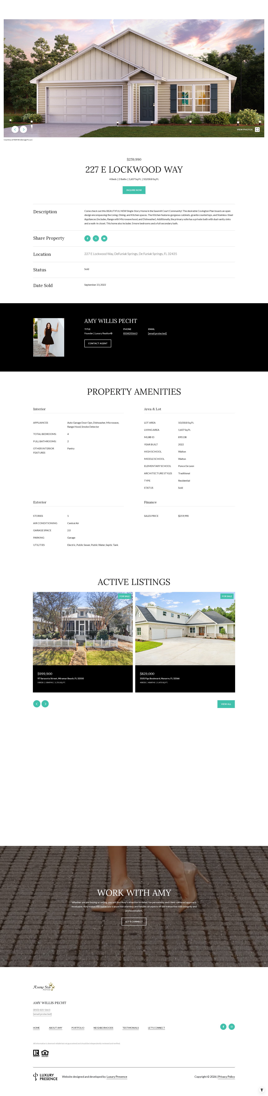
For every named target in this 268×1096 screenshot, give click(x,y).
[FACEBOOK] (223, 1027)
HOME (36, 1027)
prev (15, 129)
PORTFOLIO (77, 1027)
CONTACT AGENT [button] (97, 343)
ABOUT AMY (55, 1027)
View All (226, 704)
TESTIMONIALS (131, 1027)
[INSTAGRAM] (232, 1027)
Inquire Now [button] (134, 190)
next (23, 129)
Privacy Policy (226, 1076)
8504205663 (130, 333)
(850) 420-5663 (41, 1009)
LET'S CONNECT (156, 1028)
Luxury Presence (117, 1076)
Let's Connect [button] (134, 921)
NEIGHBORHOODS (103, 1027)
